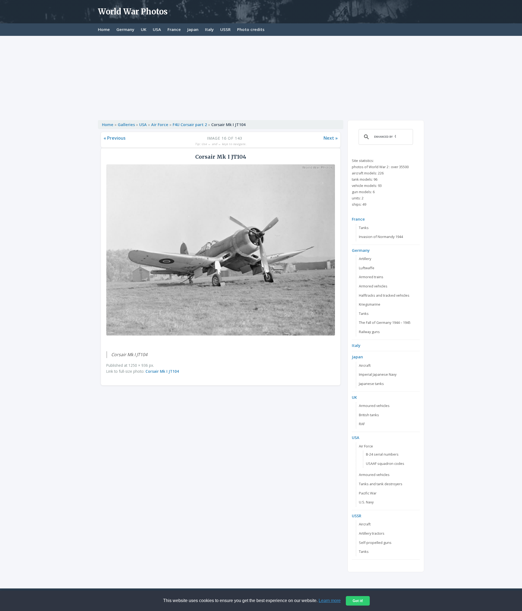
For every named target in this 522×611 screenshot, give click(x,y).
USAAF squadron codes (385, 463)
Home (104, 29)
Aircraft (365, 365)
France (174, 29)
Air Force (159, 124)
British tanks (369, 414)
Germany (125, 29)
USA (157, 29)
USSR (225, 29)
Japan (192, 29)
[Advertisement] (261, 77)
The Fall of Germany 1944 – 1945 (385, 322)
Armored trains (371, 276)
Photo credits (251, 29)
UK (143, 29)
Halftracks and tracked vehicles (384, 295)
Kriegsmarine (369, 304)
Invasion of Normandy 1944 (381, 236)
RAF (362, 423)
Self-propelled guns (375, 542)
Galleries (126, 124)
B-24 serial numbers (382, 454)
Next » (331, 138)
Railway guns (369, 331)
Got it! (358, 601)
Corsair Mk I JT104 (162, 371)
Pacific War (368, 493)
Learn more (330, 600)
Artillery (365, 258)
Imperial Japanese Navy (377, 374)
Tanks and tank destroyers (380, 483)
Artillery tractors (371, 533)
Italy (209, 29)
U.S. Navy (366, 502)
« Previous (115, 138)
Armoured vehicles (374, 405)
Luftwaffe (366, 267)
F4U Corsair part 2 (190, 124)
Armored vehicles (373, 286)
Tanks (364, 227)
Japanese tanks (371, 383)
